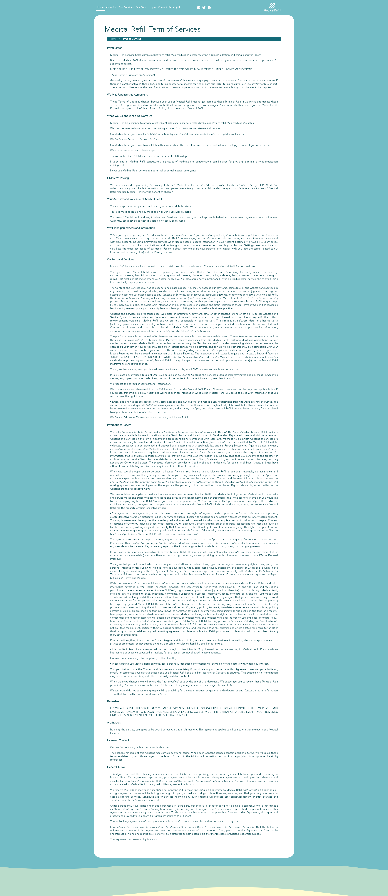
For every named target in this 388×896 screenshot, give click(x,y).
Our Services (126, 7)
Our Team (141, 7)
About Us (111, 7)
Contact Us (164, 7)
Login (153, 7)
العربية (176, 7)
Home (100, 7)
